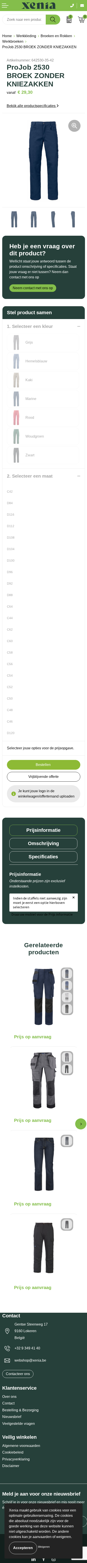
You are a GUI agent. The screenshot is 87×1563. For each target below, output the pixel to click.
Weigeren (44, 1546)
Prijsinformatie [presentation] (43, 830)
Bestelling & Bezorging (20, 1410)
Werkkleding (26, 36)
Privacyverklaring (16, 1459)
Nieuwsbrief (11, 1417)
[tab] (43, 830)
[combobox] (24, 20)
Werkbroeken (12, 41)
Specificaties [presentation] (43, 856)
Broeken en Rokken (56, 36)
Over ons (9, 1396)
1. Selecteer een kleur (30, 326)
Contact (8, 1403)
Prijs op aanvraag (32, 1036)
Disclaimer (10, 1466)
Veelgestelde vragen (18, 1423)
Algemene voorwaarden (21, 1446)
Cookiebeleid (12, 1452)
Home (7, 36)
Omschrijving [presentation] (43, 843)
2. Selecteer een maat (30, 476)
